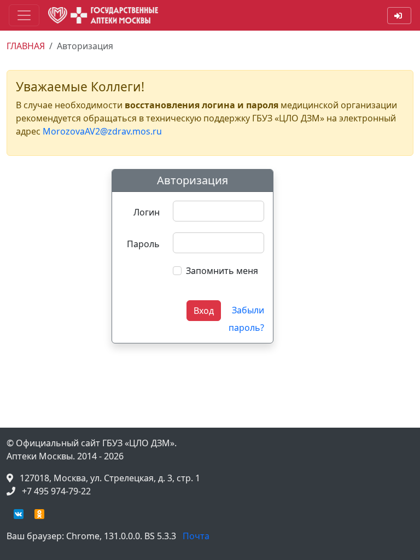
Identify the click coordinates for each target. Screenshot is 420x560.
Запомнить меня (222, 271)
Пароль (143, 244)
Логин (146, 212)
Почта (196, 536)
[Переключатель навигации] (24, 15)
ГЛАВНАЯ (26, 46)
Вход (204, 311)
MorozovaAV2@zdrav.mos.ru (102, 131)
